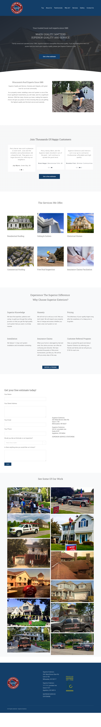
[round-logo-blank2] (17, 3)
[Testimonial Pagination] (19, 174)
